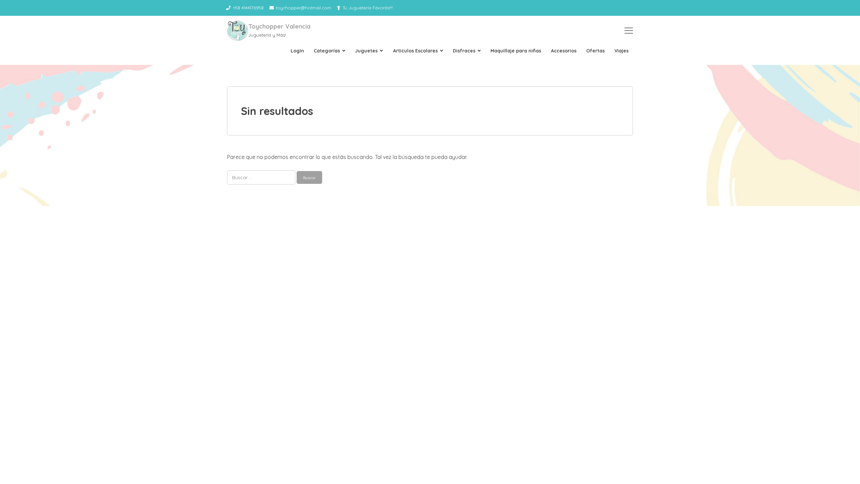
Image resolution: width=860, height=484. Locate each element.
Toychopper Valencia (279, 26)
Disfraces (464, 51)
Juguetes (366, 51)
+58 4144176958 (248, 7)
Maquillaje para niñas (515, 51)
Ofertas (595, 51)
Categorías (327, 51)
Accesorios (563, 51)
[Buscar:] (262, 177)
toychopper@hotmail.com (303, 7)
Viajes (621, 51)
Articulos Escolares (415, 51)
